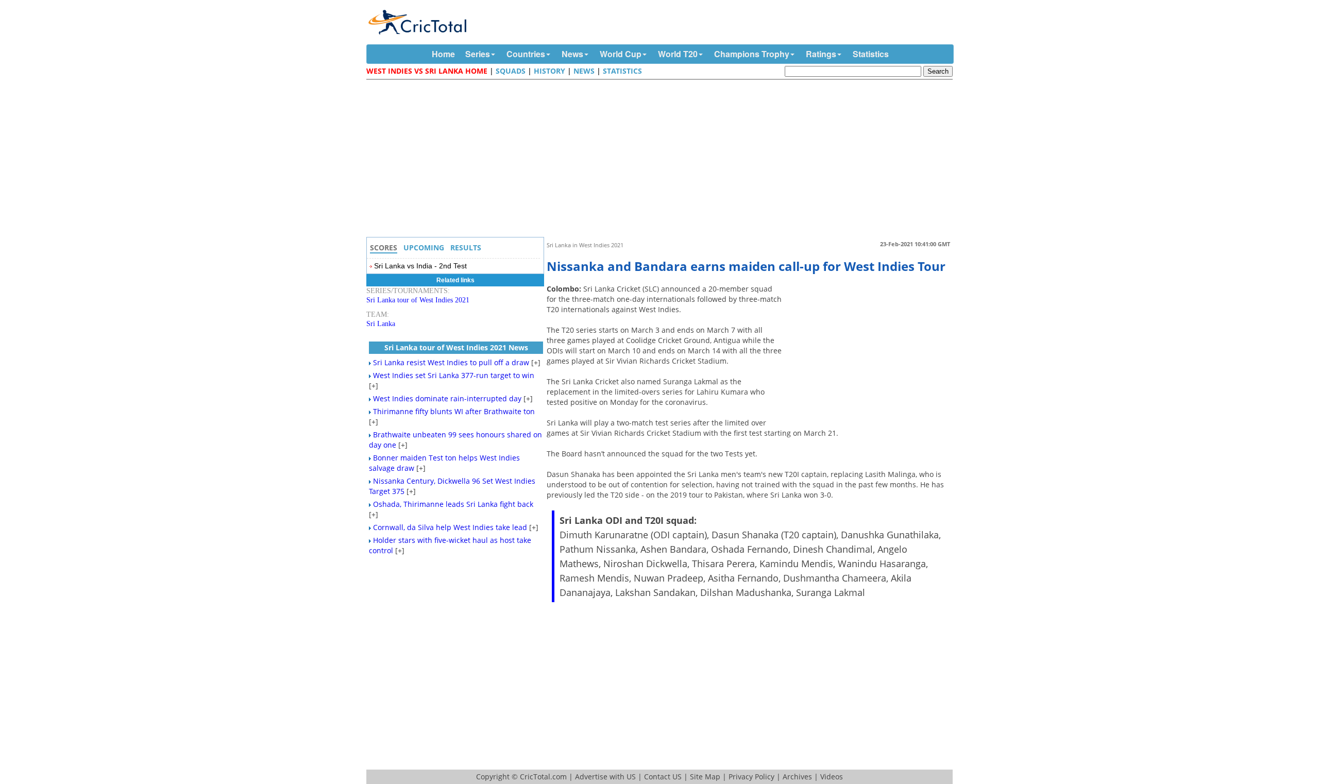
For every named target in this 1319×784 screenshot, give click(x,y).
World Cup (620, 54)
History (549, 71)
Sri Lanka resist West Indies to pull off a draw (451, 362)
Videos (831, 776)
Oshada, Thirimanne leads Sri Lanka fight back (453, 504)
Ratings (821, 54)
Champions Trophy (751, 54)
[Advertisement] (662, 160)
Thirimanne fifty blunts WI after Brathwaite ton (454, 411)
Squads (511, 71)
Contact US (663, 776)
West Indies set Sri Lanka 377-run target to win (453, 375)
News (572, 54)
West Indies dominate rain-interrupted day (447, 398)
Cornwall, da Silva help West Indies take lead (450, 527)
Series (477, 54)
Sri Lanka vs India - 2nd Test (420, 266)
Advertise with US (605, 776)
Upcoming (423, 247)
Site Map (705, 776)
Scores (383, 247)
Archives (797, 776)
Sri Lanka (380, 324)
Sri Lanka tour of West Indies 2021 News (456, 347)
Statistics (871, 54)
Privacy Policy (751, 776)
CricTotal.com (543, 776)
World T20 (678, 54)
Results (465, 247)
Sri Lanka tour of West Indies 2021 (417, 300)
